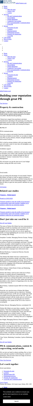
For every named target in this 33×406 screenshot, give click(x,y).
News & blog (7, 39)
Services (6, 14)
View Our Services (5, 360)
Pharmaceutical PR (9, 374)
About (5, 8)
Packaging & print (12, 27)
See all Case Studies (6, 223)
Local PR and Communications (13, 379)
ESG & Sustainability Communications (18, 22)
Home (5, 6)
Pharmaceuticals (12, 31)
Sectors (6, 26)
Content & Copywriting (14, 21)
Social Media (11, 18)
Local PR (10, 36)
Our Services (4, 103)
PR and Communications (14, 16)
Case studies (7, 37)
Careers (9, 13)
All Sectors (3, 187)
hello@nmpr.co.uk (21, 3)
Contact (6, 41)
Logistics (10, 29)
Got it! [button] (17, 401)
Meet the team (11, 9)
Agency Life (11, 11)
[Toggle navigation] (0, 44)
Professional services (13, 32)
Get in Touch (4, 382)
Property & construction (14, 34)
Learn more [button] (7, 396)
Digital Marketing (12, 19)
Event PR (10, 24)
